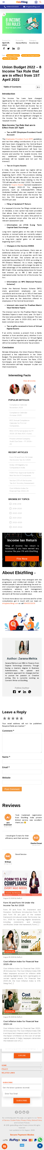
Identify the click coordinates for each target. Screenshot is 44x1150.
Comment (8, 731)
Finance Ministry (13, 55)
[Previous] (10, 389)
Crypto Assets (17, 185)
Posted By (19, 40)
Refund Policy (37, 1120)
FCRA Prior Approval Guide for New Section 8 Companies (22, 474)
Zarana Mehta (21, 43)
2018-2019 (17, 504)
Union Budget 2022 (10, 58)
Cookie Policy (15, 1120)
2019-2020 (17, 508)
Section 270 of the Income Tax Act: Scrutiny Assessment (22, 481)
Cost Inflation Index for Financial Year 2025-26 (21, 963)
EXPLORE (22, 1055)
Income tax (33, 43)
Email (6, 767)
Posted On (6, 40)
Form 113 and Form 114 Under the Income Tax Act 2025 (21, 458)
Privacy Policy (26, 1120)
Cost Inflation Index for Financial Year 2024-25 (19, 489)
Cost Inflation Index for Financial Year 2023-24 (21, 1022)
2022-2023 (17, 522)
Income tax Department (30, 55)
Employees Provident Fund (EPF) (19, 139)
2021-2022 (17, 518)
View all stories (29, 381)
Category (32, 40)
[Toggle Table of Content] (36, 87)
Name (6, 757)
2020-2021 (17, 513)
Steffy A (19, 898)
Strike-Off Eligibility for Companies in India (19, 466)
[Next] (34, 389)
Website (6, 777)
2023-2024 (17, 527)
